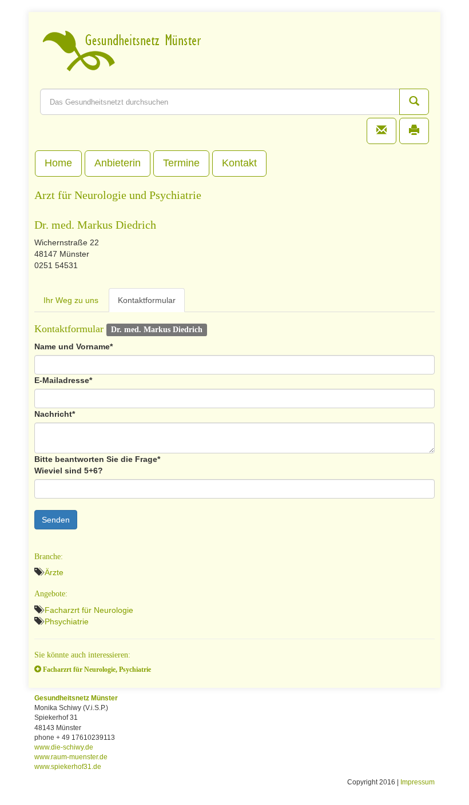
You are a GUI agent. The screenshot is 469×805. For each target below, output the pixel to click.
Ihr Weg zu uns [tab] (70, 300)
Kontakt (239, 163)
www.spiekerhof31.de (67, 767)
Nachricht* (54, 414)
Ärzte (54, 572)
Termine (181, 163)
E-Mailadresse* (63, 380)
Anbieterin (117, 163)
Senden (56, 519)
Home (58, 163)
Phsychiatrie (67, 621)
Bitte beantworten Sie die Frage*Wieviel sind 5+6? (97, 465)
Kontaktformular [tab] (147, 300)
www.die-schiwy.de (63, 747)
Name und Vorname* (73, 346)
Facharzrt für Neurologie (89, 610)
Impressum (417, 782)
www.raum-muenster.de (71, 757)
